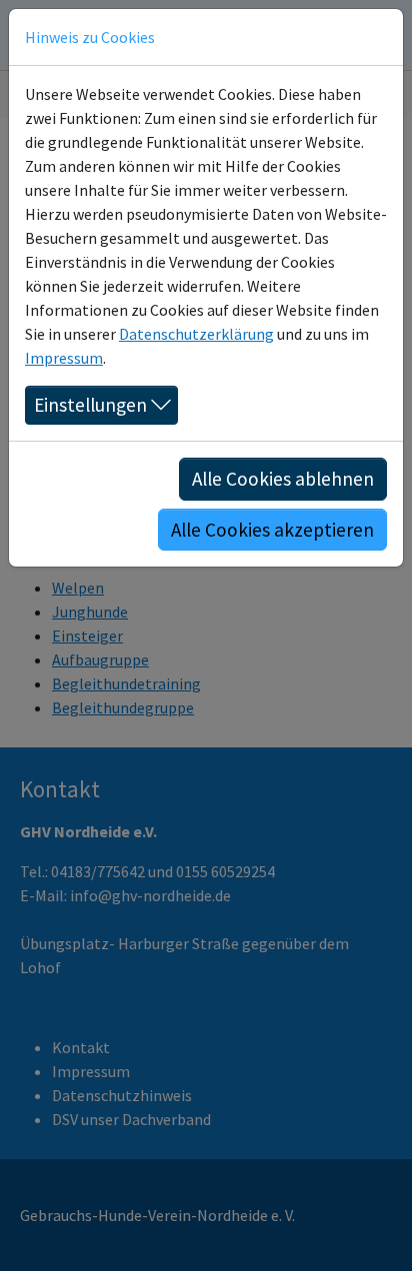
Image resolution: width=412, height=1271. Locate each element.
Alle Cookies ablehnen (283, 479)
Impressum (64, 358)
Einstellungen (90, 405)
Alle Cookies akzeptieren (272, 530)
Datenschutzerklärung (196, 334)
